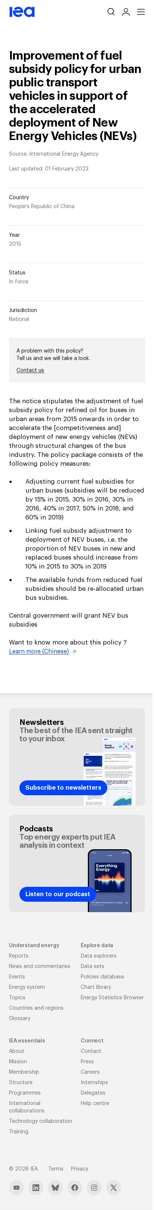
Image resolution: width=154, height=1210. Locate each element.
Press (87, 1061)
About (16, 1051)
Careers (90, 1072)
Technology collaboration (40, 1121)
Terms (56, 1169)
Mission (18, 1061)
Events (17, 977)
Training (18, 1131)
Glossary (19, 1018)
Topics (17, 997)
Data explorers (99, 956)
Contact (91, 1051)
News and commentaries (39, 966)
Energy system (27, 987)
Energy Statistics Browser (112, 997)
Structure (21, 1082)
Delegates (93, 1093)
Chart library (96, 987)
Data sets (92, 966)
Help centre (95, 1103)
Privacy (79, 1169)
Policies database (102, 977)
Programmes (25, 1093)
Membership (24, 1072)
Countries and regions (36, 1008)
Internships (94, 1082)
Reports (18, 956)
